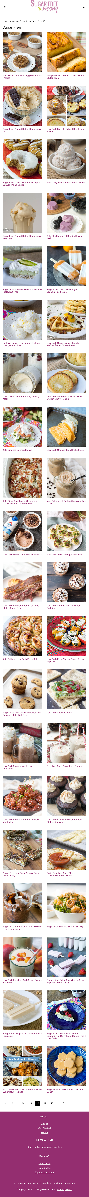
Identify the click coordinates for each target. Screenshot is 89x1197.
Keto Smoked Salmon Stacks (17, 450)
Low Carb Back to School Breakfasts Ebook (65, 130)
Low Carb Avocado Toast (59, 712)
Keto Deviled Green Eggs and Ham (64, 554)
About (44, 1124)
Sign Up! (32, 1147)
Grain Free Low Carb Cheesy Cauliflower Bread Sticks (62, 874)
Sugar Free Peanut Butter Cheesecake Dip (22, 130)
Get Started (44, 1128)
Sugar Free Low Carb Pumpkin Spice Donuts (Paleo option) (21, 183)
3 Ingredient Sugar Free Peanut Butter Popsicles (22, 1034)
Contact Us (44, 1163)
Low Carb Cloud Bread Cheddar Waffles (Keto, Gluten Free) (63, 344)
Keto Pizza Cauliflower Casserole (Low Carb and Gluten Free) (20, 502)
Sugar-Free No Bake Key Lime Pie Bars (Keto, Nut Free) (22, 290)
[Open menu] (5, 7)
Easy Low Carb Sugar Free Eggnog (64, 766)
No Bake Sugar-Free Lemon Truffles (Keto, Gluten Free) (21, 344)
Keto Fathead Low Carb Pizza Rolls (20, 659)
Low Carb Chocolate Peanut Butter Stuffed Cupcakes (64, 820)
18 (52, 1103)
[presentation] (22, 52)
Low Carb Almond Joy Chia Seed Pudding (64, 606)
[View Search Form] (83, 7)
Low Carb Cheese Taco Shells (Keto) (66, 450)
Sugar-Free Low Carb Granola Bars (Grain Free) (21, 874)
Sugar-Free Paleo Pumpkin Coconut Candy (65, 1090)
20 (63, 1103)
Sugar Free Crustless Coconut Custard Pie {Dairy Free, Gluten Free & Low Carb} (66, 1036)
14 (23, 1103)
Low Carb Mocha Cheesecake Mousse (22, 554)
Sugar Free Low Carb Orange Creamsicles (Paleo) (62, 290)
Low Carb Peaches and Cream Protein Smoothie (22, 981)
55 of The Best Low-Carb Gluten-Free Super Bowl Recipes (22, 1090)
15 (30, 1103)
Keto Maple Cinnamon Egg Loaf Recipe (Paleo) (22, 76)
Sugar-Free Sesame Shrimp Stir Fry (65, 926)
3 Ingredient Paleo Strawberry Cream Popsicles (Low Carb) (66, 981)
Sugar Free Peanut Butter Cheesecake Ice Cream (22, 237)
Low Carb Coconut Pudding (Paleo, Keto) (21, 397)
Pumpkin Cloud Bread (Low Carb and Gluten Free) (66, 76)
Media (44, 1132)
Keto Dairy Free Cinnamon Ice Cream (66, 182)
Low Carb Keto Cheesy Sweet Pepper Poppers (66, 660)
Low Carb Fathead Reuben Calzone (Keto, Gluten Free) (21, 606)
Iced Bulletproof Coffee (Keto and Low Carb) (66, 502)
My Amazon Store (44, 1172)
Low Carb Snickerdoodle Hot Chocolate (17, 767)
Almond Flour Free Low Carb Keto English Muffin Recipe (64, 397)
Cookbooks (45, 1168)
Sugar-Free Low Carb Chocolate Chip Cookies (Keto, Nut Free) (22, 713)
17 (45, 1103)
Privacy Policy (64, 1189)
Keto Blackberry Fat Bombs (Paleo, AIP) (64, 237)
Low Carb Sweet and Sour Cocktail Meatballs (21, 820)
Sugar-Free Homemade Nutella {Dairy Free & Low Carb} (22, 927)
